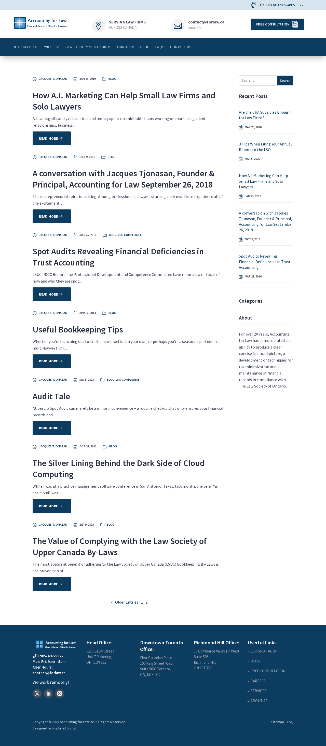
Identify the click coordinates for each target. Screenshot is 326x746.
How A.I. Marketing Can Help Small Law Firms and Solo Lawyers (124, 101)
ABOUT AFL (260, 700)
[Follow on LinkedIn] (48, 693)
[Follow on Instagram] (59, 693)
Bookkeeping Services (34, 47)
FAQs (160, 47)
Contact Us (181, 47)
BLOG (145, 47)
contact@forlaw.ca (206, 21)
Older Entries (126, 602)
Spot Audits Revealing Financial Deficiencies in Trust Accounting (118, 257)
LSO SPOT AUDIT (264, 651)
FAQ (290, 722)
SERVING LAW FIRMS (127, 21)
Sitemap (277, 722)
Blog (112, 79)
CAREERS (258, 680)
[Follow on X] (37, 693)
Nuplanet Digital (64, 728)
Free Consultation (273, 24)
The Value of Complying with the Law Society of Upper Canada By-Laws (120, 546)
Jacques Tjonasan (53, 79)
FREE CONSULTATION (268, 671)
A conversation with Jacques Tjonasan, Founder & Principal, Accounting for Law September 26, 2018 (123, 179)
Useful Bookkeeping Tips (78, 329)
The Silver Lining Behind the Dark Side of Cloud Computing (119, 468)
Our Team (126, 47)
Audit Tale (51, 396)
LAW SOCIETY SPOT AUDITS (88, 47)
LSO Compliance (130, 235)
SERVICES (258, 690)
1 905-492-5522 (290, 4)
